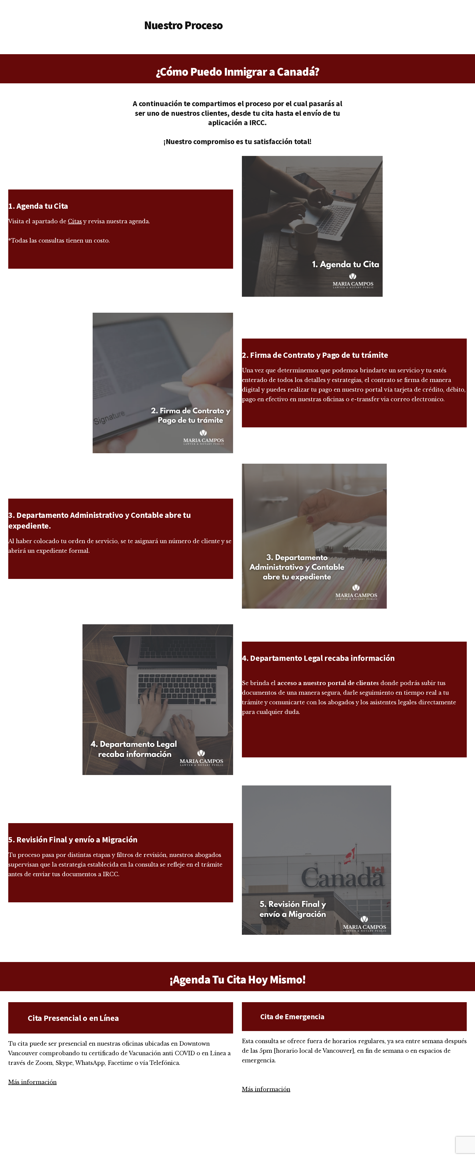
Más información (32, 1082)
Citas (75, 221)
